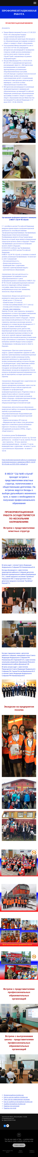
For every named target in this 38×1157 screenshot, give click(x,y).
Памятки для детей (10, 1108)
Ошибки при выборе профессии (14, 1104)
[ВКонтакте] (5, 1126)
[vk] (7, 1125)
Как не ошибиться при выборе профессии (18, 1102)
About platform (20, 1151)
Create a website (19, 1145)
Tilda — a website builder (25, 1139)
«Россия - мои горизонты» (11, 309)
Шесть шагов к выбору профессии (16, 1097)
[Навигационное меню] (35, 3)
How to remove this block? (8, 1151)
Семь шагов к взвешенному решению (17, 1099)
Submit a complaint (31, 1151)
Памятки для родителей (11, 1106)
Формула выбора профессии (14, 1095)
